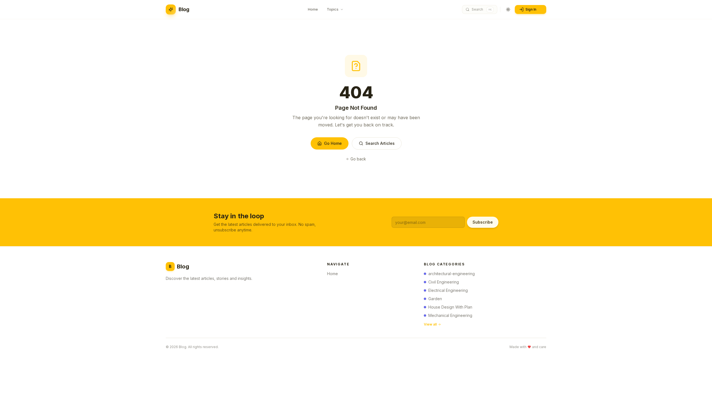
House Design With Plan (450, 307)
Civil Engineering (443, 282)
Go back (358, 159)
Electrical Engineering (448, 290)
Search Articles (380, 143)
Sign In (530, 9)
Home (332, 273)
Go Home (333, 143)
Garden (435, 298)
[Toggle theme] (508, 9)
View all (430, 324)
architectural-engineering (451, 273)
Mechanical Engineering (450, 315)
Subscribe (483, 222)
